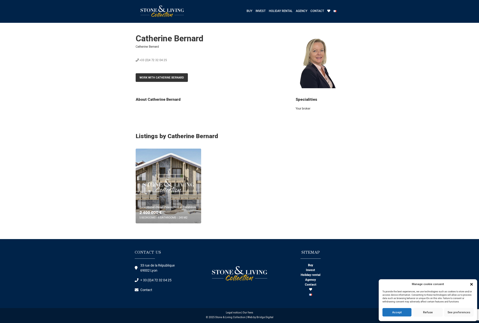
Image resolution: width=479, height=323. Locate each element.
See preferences (459, 312)
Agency (301, 11)
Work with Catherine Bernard (162, 77)
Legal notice (233, 312)
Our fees (248, 312)
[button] (471, 284)
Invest (261, 11)
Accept (397, 312)
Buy (249, 11)
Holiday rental (281, 11)
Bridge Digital (265, 317)
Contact (317, 11)
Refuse (428, 312)
